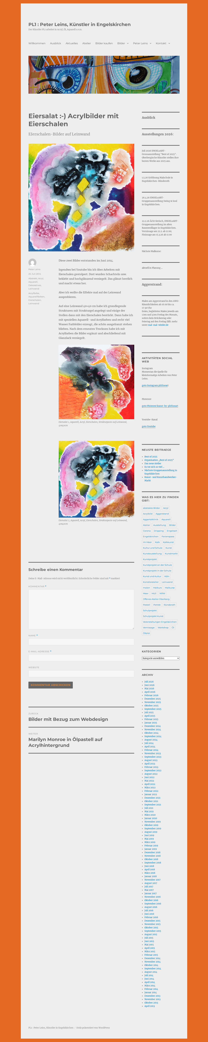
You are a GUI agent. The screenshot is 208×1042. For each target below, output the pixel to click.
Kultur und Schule (152, 548)
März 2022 (150, 787)
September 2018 (152, 862)
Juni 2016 (149, 914)
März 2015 (149, 951)
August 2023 (150, 760)
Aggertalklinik (150, 519)
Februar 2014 (151, 989)
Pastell (146, 604)
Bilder (121, 43)
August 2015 (150, 934)
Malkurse (170, 587)
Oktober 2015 (151, 927)
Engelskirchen (150, 536)
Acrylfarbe (33, 293)
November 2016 (152, 896)
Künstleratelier (151, 582)
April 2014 (149, 982)
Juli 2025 (149, 712)
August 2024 (150, 739)
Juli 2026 (149, 681)
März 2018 (149, 873)
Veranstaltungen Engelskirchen (160, 622)
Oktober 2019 (151, 825)
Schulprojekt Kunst (153, 616)
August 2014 (150, 972)
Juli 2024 (149, 743)
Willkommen (37, 43)
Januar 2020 (150, 818)
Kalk (157, 542)
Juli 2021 (148, 808)
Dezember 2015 (152, 920)
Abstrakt (32, 278)
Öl (173, 627)
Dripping (159, 530)
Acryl (40, 278)
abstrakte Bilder (151, 508)
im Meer (147, 542)
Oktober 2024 (151, 733)
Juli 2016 (148, 910)
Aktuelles (72, 43)
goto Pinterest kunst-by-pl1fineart (160, 406)
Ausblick (55, 43)
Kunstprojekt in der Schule (157, 570)
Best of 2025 (150, 456)
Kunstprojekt (150, 559)
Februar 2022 (151, 791)
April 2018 (149, 869)
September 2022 (152, 770)
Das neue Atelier (152, 463)
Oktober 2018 (151, 859)
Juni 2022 (149, 777)
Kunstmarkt (171, 553)
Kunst (169, 548)
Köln (166, 576)
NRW (162, 593)
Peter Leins (140, 43)
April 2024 (149, 746)
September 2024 (152, 736)
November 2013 (152, 999)
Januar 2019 (150, 849)
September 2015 (152, 931)
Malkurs (157, 587)
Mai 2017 (149, 890)
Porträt (157, 604)
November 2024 (152, 729)
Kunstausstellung (152, 553)
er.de (165, 325)
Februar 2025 (151, 719)
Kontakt (161, 43)
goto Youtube (149, 426)
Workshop (163, 627)
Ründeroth (169, 604)
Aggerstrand (162, 513)
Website (33, 667)
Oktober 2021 (151, 801)
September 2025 (152, 709)
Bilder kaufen (104, 43)
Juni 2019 (149, 835)
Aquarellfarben (36, 296)
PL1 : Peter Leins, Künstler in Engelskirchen (79, 24)
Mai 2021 (149, 811)
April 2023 (149, 763)
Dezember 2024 (152, 726)
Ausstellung (159, 525)
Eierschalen (34, 300)
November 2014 (152, 961)
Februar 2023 (151, 767)
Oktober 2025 (151, 705)
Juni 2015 (149, 941)
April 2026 (149, 692)
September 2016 (152, 903)
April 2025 (149, 716)
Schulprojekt (150, 610)
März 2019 (149, 842)
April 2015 (149, 948)
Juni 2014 (149, 978)
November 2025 (152, 702)
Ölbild (146, 633)
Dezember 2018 (152, 852)
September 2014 (152, 968)
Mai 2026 (149, 688)
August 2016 (150, 907)
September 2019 (152, 828)
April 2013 (149, 1006)
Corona (147, 530)
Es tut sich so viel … (154, 467)
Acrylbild (147, 513)
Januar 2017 (150, 893)
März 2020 (150, 815)
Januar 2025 (150, 722)
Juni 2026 (149, 685)
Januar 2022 (150, 794)
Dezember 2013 (152, 996)
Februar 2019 (151, 845)
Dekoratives (34, 285)
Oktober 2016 (151, 900)
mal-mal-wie (155, 325)
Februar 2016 (151, 917)
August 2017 (150, 883)
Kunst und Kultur (152, 576)
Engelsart (172, 530)
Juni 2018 (149, 866)
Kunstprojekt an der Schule (157, 565)
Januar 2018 (150, 876)
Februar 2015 (151, 955)
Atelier (86, 43)
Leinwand (33, 288)
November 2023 (152, 753)
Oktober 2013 (151, 1002)
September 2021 (152, 804)
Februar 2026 (151, 695)
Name (33, 635)
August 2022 (150, 774)
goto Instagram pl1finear (155, 385)
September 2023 (152, 756)
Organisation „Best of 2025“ (159, 460)
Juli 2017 (148, 886)
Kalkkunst (168, 542)
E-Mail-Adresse (40, 651)
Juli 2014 (148, 975)
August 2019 (150, 832)
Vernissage (149, 627)
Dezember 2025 (152, 698)
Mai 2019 (149, 838)
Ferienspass (168, 536)
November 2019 (152, 821)
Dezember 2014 (152, 958)
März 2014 (149, 985)
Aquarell (33, 282)
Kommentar (37, 586)
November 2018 (152, 856)
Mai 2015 (149, 944)
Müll (154, 593)
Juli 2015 (148, 937)
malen (146, 587)
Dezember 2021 (152, 797)
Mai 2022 (149, 780)
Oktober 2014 (151, 965)
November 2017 (152, 879)
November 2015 (152, 924)
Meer (145, 593)
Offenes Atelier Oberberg (156, 599)
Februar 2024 (151, 750)
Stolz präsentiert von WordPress (93, 1027)
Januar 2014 (150, 992)
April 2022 (149, 784)
